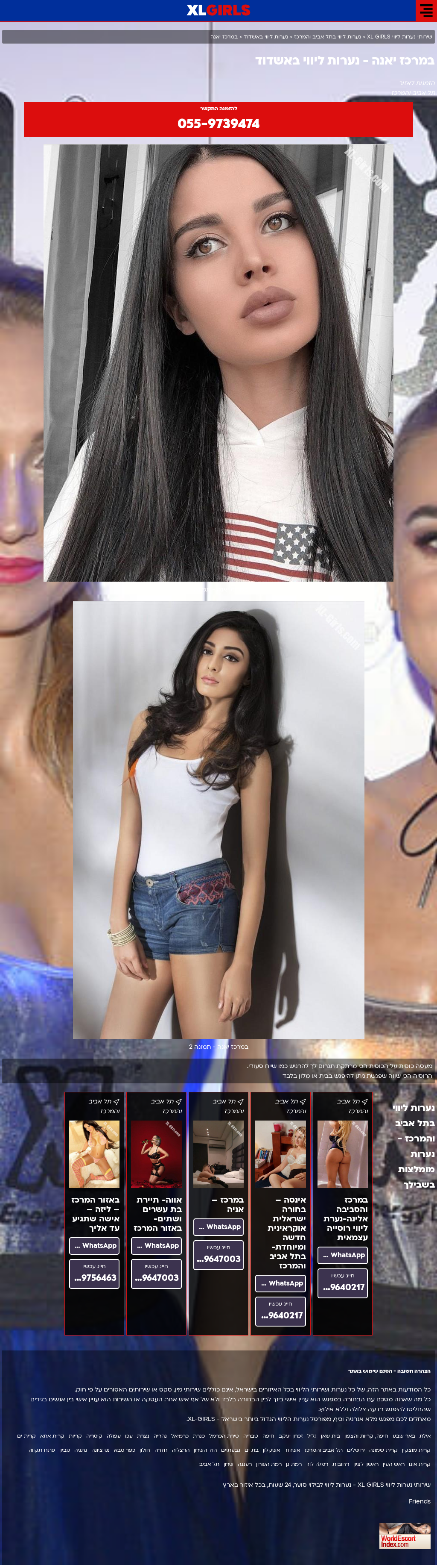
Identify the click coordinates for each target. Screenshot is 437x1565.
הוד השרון (205, 1450)
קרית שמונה (383, 1450)
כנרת (199, 1436)
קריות (75, 1436)
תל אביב (209, 1464)
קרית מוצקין (416, 1450)
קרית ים (26, 1436)
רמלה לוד (317, 1464)
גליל (312, 1436)
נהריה (160, 1436)
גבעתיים (230, 1450)
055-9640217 (341, 1287)
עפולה (114, 1436)
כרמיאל (180, 1436)
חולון (145, 1450)
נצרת (143, 1436)
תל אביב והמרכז (323, 1450)
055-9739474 (219, 124)
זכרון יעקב (291, 1436)
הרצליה (180, 1450)
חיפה (268, 1436)
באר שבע (404, 1436)
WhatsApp (347, 1255)
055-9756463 (93, 1278)
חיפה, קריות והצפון (366, 1436)
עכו (129, 1436)
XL (219, 10)
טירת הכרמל (224, 1436)
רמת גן (294, 1464)
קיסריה (94, 1436)
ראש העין (394, 1464)
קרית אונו (420, 1464)
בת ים (252, 1450)
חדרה (161, 1450)
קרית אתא (52, 1436)
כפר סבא (124, 1450)
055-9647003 (217, 1259)
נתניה (80, 1450)
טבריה (250, 1436)
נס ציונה (100, 1450)
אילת (425, 1436)
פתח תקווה (42, 1450)
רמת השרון (269, 1464)
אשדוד (292, 1450)
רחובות (340, 1464)
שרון (228, 1464)
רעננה (245, 1464)
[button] (426, 10)
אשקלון (271, 1450)
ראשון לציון (366, 1464)
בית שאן (330, 1436)
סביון (64, 1450)
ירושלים (356, 1450)
